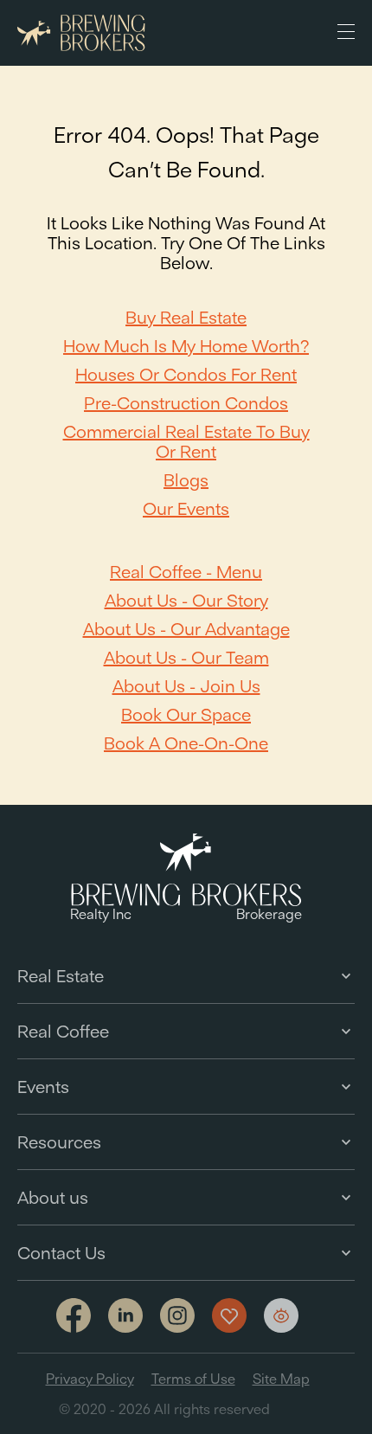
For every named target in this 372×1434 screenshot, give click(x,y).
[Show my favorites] (229, 1315)
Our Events (186, 508)
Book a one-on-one (186, 743)
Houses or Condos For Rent (186, 374)
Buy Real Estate (186, 317)
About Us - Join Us (186, 686)
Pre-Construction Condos (186, 403)
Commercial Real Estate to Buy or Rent (186, 441)
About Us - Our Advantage (186, 629)
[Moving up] (346, 1408)
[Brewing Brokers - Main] (81, 33)
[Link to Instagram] (177, 1316)
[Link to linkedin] (125, 1315)
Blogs (186, 480)
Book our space (186, 714)
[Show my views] (281, 1315)
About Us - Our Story (186, 600)
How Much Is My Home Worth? (186, 346)
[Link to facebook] (73, 1316)
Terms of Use (193, 1378)
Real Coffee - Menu (186, 571)
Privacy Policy (90, 1378)
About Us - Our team (186, 657)
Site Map (281, 1378)
